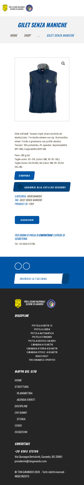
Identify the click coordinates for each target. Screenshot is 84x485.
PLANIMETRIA (25, 393)
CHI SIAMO (21, 412)
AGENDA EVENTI (26, 400)
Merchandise (34, 196)
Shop (27, 35)
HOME (18, 380)
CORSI (18, 425)
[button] (63, 63)
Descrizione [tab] (27, 219)
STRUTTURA (22, 387)
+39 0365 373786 (26, 451)
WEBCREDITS (22, 476)
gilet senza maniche (31, 200)
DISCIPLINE (21, 406)
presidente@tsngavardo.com (31, 461)
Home (13, 35)
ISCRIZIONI (21, 432)
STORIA (21, 419)
